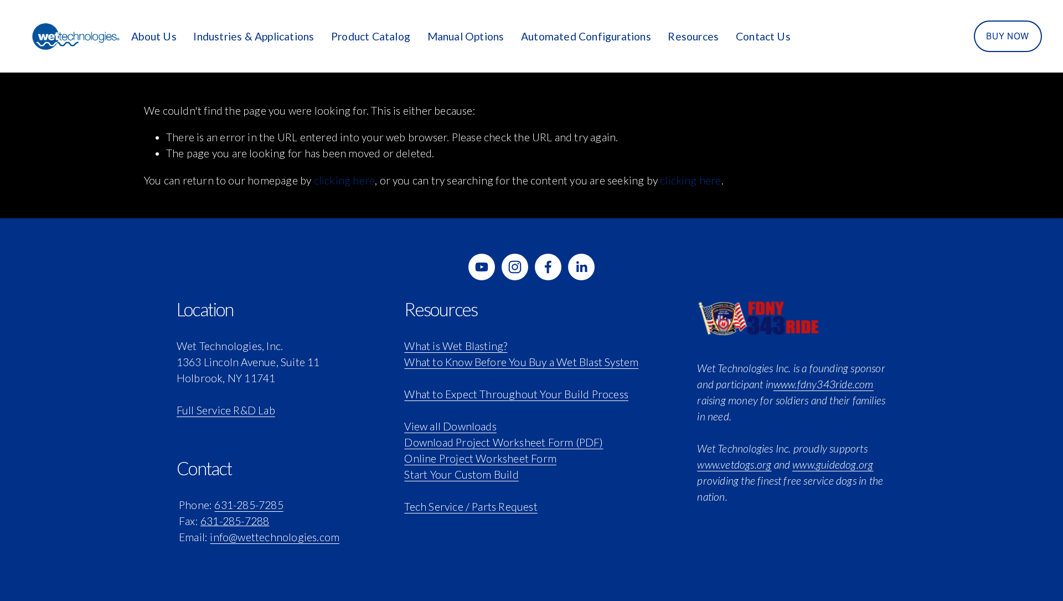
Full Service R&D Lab (226, 410)
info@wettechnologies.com (274, 537)
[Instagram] (515, 267)
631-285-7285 (248, 505)
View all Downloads (450, 426)
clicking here (344, 180)
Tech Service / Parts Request (470, 506)
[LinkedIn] (581, 267)
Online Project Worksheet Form (480, 458)
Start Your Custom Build (461, 474)
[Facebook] (548, 267)
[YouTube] (481, 267)
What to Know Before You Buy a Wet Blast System (521, 362)
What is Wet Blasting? (455, 346)
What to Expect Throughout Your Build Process (516, 394)
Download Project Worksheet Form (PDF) (503, 442)
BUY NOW (1007, 36)
